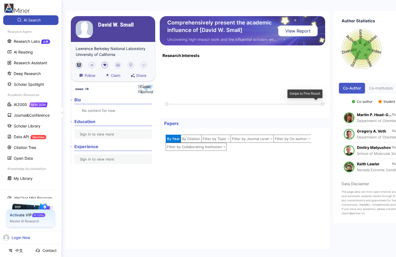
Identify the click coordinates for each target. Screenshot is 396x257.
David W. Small (116, 25)
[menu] (30, 99)
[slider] (167, 104)
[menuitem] (30, 20)
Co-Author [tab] (352, 88)
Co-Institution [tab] (381, 88)
